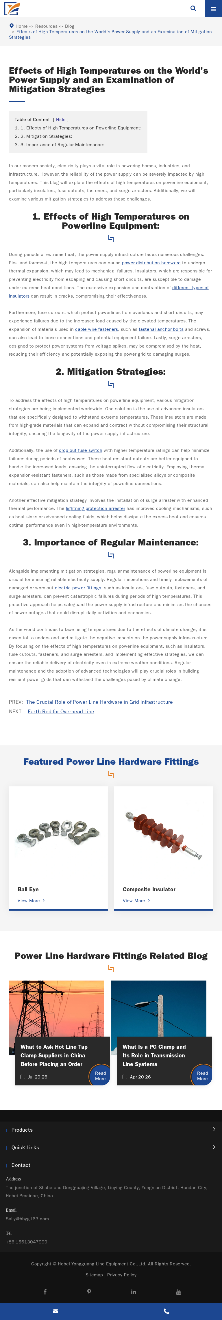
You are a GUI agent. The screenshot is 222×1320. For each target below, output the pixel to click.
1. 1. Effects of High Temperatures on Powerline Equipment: (78, 128)
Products (22, 1130)
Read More (100, 1075)
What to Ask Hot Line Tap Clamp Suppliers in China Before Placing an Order (54, 1055)
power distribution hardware (151, 263)
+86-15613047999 (26, 1242)
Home (22, 26)
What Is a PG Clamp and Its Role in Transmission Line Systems (154, 1055)
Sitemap (94, 1275)
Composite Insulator (149, 889)
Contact (21, 1165)
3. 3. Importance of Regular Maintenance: (59, 144)
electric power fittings (78, 588)
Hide (61, 119)
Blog (70, 26)
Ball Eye (28, 889)
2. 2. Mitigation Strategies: (43, 136)
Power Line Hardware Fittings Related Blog (111, 956)
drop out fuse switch (80, 450)
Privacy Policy (122, 1275)
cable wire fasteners (96, 329)
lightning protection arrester (95, 508)
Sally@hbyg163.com (27, 1218)
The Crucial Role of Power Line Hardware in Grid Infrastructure (99, 702)
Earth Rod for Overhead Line (61, 712)
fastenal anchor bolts (161, 329)
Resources (46, 26)
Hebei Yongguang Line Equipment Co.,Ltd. (102, 1264)
